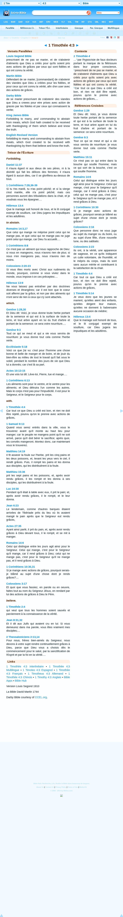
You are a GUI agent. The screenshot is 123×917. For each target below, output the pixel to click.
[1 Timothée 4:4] (119, 417)
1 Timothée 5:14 (84, 293)
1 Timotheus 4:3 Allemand (45, 673)
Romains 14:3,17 (17, 228)
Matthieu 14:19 (15, 451)
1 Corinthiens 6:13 (18, 380)
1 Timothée (14, 38)
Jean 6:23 (12, 505)
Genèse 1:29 (81, 110)
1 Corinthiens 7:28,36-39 (21, 185)
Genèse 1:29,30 (16, 309)
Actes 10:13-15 (15, 370)
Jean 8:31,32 (14, 620)
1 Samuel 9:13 (15, 424)
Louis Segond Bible (19, 56)
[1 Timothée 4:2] (4, 417)
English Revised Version (22, 135)
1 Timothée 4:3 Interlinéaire (25, 666)
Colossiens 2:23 (84, 246)
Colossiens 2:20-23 (18, 265)
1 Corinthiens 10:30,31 (20, 566)
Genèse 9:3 (13, 329)
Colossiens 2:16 (84, 227)
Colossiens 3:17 (16, 583)
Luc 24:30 (12, 488)
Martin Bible (14, 75)
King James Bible (17, 115)
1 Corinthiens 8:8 (17, 245)
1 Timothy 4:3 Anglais (48, 677)
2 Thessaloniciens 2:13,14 (22, 636)
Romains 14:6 (15, 542)
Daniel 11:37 (14, 164)
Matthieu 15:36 (15, 471)
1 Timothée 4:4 (15, 407)
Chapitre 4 (25, 38)
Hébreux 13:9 (14, 282)
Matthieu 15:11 (83, 157)
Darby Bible (13, 95)
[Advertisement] (61, 723)
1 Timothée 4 (82, 56)
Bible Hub (21, 680)
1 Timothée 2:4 (15, 606)
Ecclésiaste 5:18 (16, 346)
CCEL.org (41, 697)
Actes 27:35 (13, 526)
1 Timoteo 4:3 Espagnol (38, 670)
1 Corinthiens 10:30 (86, 207)
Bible (6, 38)
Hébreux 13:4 (14, 205)
